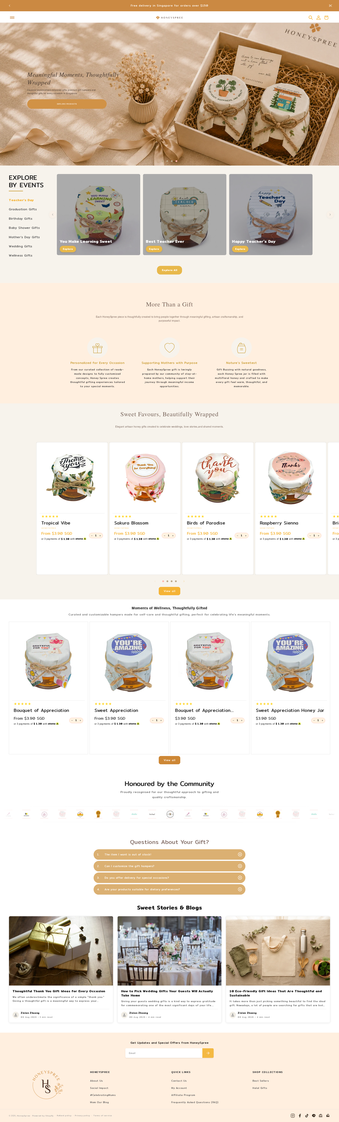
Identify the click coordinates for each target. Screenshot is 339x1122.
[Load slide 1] (163, 581)
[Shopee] (321, 1116)
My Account (179, 1088)
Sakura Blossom (131, 523)
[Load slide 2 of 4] (167, 161)
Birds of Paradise (206, 523)
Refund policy (64, 1115)
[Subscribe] (208, 1053)
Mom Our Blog (99, 1102)
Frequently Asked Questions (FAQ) (194, 1102)
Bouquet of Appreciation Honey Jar (203, 710)
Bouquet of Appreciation (41, 710)
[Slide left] (155, 581)
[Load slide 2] (167, 581)
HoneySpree (23, 1115)
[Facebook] (300, 1116)
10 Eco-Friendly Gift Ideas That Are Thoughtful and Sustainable (276, 993)
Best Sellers (260, 1081)
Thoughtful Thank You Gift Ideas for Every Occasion (59, 991)
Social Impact (99, 1088)
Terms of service (102, 1115)
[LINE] (314, 1116)
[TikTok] (307, 1116)
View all (170, 591)
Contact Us (179, 1081)
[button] (12, 18)
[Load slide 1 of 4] (162, 161)
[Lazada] (328, 1116)
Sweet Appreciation (116, 710)
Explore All (169, 270)
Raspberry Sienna (279, 523)
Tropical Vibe (55, 523)
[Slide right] (184, 581)
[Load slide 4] (175, 581)
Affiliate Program (183, 1095)
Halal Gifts (259, 1088)
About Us (96, 1081)
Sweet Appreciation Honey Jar (290, 710)
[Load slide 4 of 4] (176, 161)
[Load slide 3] (171, 581)
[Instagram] (293, 1116)
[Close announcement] (330, 5)
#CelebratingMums (103, 1095)
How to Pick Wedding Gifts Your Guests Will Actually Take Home (167, 993)
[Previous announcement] (9, 6)
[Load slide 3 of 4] (171, 161)
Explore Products (67, 104)
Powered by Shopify (42, 1115)
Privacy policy (82, 1115)
